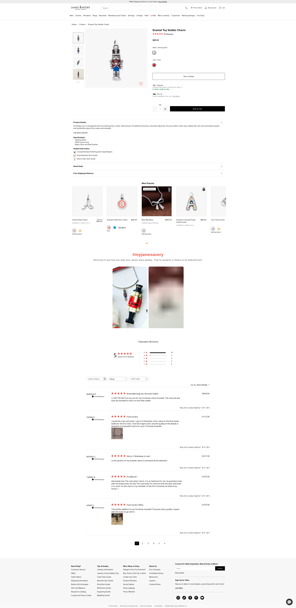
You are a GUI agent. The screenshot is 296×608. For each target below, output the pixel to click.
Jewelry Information (105, 569)
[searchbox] (95, 379)
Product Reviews (130, 580)
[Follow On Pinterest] (196, 598)
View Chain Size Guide (86, 159)
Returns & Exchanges (79, 584)
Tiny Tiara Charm (218, 219)
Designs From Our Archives (134, 569)
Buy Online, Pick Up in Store (134, 573)
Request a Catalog (78, 591)
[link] (139, 15)
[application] (109, 60)
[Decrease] (165, 109)
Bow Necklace (147, 219)
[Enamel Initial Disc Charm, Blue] (114, 227)
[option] (78, 37)
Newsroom (153, 577)
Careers (152, 580)
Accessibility (158, 606)
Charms (82, 24)
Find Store (176, 96)
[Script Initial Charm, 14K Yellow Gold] (80, 230)
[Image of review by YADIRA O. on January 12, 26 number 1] (117, 433)
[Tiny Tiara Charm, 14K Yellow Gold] (218, 228)
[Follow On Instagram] (178, 598)
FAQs (73, 573)
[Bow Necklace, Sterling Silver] (144, 231)
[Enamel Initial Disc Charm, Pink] (109, 227)
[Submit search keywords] (187, 8)
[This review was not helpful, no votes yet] (207, 407)
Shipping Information (79, 580)
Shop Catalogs (129, 588)
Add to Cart (197, 109)
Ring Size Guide (103, 584)
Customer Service (78, 569)
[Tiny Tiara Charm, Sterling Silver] (213, 229)
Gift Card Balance (78, 588)
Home (74, 24)
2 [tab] (148, 244)
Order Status (76, 577)
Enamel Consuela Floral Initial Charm (185, 220)
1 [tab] (146, 244)
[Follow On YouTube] (202, 598)
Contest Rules (154, 584)
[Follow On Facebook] (190, 598)
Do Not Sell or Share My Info (129, 606)
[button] (210, 7)
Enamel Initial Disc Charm (117, 219)
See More (122, 227)
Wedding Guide (103, 595)
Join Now (179, 588)
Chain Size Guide (104, 577)
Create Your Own (130, 577)
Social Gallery (128, 584)
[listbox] (78, 57)
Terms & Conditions (146, 606)
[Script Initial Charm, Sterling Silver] (74, 231)
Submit (220, 568)
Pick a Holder (188, 76)
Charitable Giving (156, 573)
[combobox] (145, 8)
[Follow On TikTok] (184, 598)
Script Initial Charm (80, 219)
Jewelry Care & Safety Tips (108, 573)
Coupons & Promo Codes (81, 595)
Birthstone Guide (104, 588)
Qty (160, 105)
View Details (162, 1)
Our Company (154, 569)
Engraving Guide (104, 591)
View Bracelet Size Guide (87, 155)
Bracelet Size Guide (105, 580)
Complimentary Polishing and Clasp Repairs (94, 152)
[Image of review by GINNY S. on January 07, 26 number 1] (117, 519)
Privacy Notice (179, 573)
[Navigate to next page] (164, 543)
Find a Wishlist (129, 591)
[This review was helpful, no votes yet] (203, 407)
